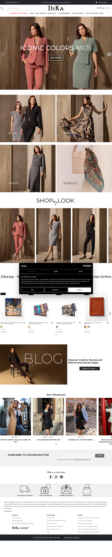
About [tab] (80, 271)
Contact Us (50, 518)
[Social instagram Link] (56, 477)
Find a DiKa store (52, 529)
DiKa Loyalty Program (54, 526)
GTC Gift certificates (85, 520)
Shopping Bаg (17, 520)
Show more (7, 511)
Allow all (79, 289)
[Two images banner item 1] (28, 118)
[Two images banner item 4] (84, 168)
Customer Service (11, 2)
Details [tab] (56, 271)
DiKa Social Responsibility (56, 520)
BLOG (101, 13)
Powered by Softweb (71, 537)
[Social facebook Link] (51, 477)
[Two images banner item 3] (28, 168)
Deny (32, 289)
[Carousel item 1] (56, 53)
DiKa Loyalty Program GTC (87, 529)
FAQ (48, 532)
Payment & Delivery (85, 523)
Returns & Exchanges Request (23, 523)
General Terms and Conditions (82, 459)
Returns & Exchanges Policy (88, 526)
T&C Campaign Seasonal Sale (88, 532)
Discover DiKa (51, 523)
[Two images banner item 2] (84, 118)
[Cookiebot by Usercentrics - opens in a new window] (84, 266)
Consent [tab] (31, 271)
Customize (55, 289)
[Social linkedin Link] (61, 477)
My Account (16, 518)
